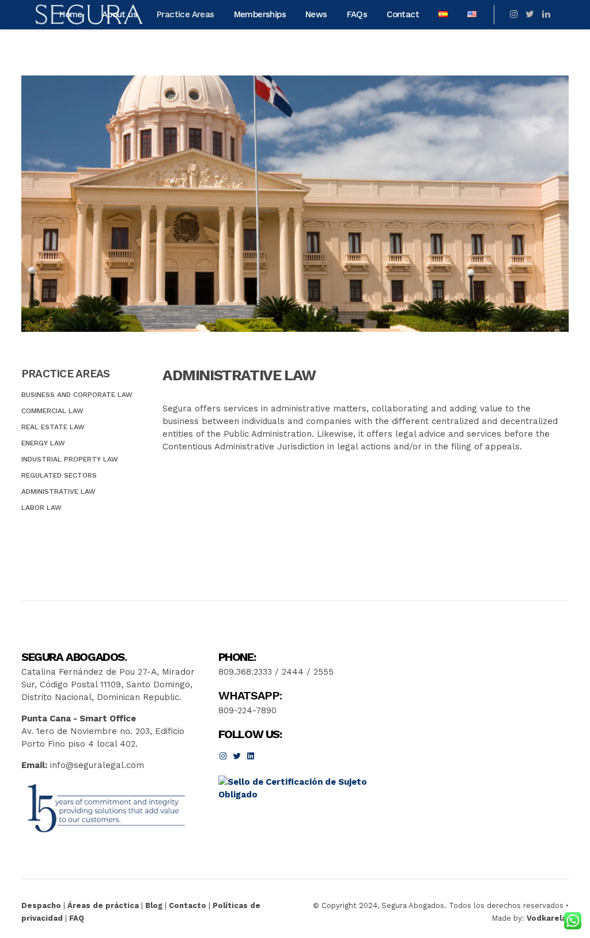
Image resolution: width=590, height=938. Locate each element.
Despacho (41, 905)
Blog (153, 905)
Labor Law (41, 508)
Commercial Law (52, 411)
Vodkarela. (548, 918)
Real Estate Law (53, 427)
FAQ (76, 918)
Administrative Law (58, 491)
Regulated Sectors (59, 475)
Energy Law (43, 443)
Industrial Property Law (69, 459)
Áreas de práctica (103, 905)
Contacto (187, 905)
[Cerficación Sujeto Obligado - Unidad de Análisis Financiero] (301, 794)
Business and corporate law (77, 395)
